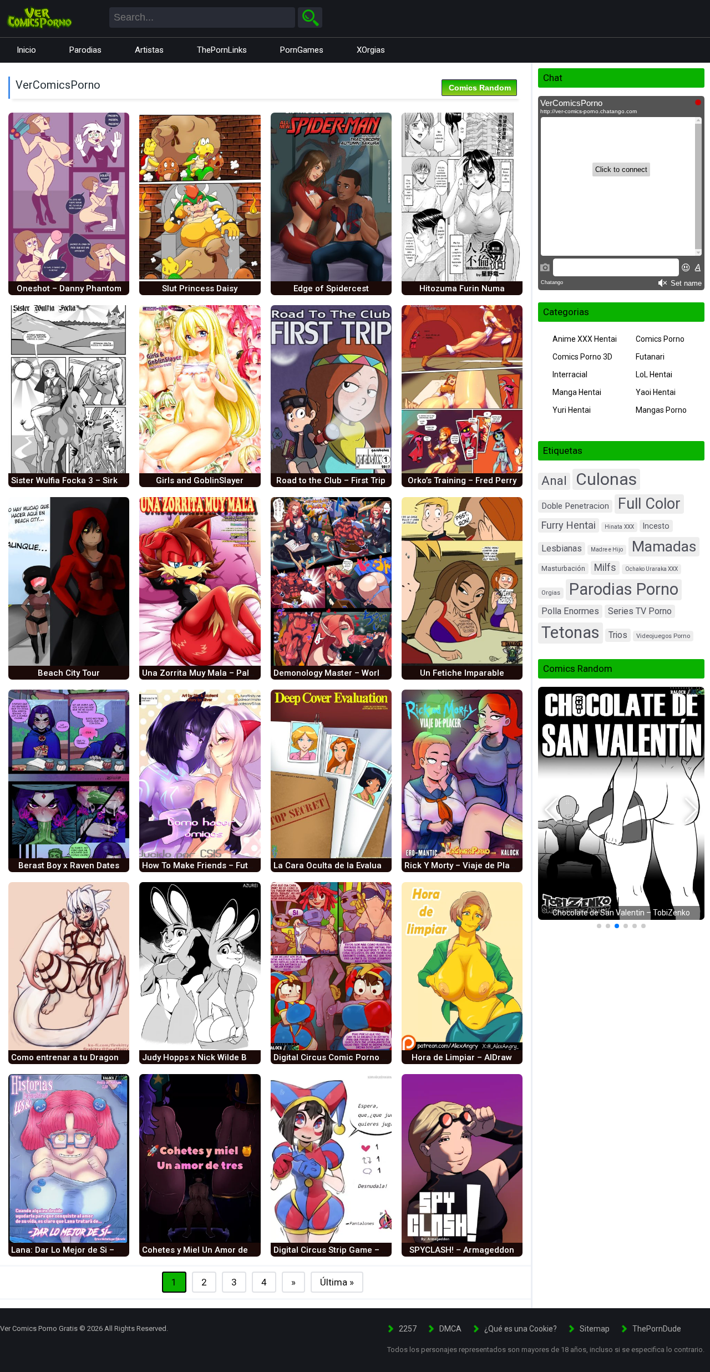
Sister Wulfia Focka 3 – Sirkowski (75, 480)
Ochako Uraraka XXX (651, 569)
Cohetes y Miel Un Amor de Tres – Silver (220, 1250)
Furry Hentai (568, 525)
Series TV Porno (640, 611)
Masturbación (563, 569)
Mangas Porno (661, 410)
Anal (554, 480)
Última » (337, 1282)
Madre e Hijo (607, 549)
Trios (617, 635)
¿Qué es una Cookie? (520, 1328)
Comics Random (480, 87)
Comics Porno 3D (582, 356)
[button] (551, 810)
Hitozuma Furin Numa (462, 288)
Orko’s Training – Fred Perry (462, 480)
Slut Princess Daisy (199, 288)
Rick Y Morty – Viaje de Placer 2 (467, 865)
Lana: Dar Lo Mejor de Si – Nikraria (79, 1250)
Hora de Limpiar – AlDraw (462, 1057)
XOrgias (371, 50)
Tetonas (570, 632)
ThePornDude (656, 1328)
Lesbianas (561, 548)
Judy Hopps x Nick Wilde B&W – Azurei (218, 1057)
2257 (408, 1328)
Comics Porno (660, 339)
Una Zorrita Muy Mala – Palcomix (207, 673)
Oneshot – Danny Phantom (69, 288)
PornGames (301, 50)
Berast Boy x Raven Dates (68, 865)
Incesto (656, 526)
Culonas (606, 479)
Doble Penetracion (575, 506)
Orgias (550, 592)
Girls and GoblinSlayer (200, 480)
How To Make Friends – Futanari (205, 865)
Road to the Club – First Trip (331, 480)
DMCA (450, 1328)
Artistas (149, 50)
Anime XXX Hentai (584, 339)
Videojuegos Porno (663, 636)
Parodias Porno (623, 589)
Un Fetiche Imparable (462, 673)
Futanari (650, 356)
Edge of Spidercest (331, 288)
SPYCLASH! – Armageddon (461, 1250)
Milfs (605, 567)
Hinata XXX (619, 527)
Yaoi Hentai (656, 392)
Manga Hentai (576, 392)
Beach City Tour (69, 673)
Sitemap (595, 1328)
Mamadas (664, 546)
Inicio (26, 50)
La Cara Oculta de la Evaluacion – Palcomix (359, 865)
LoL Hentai (654, 374)
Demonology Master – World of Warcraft (353, 673)
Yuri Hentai (571, 410)
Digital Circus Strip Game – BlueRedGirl (351, 1250)
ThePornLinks (222, 50)
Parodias (85, 50)
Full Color (649, 504)
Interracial (569, 374)
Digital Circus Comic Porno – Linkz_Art (349, 1057)
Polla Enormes (570, 611)
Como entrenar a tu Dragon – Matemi (84, 1057)
